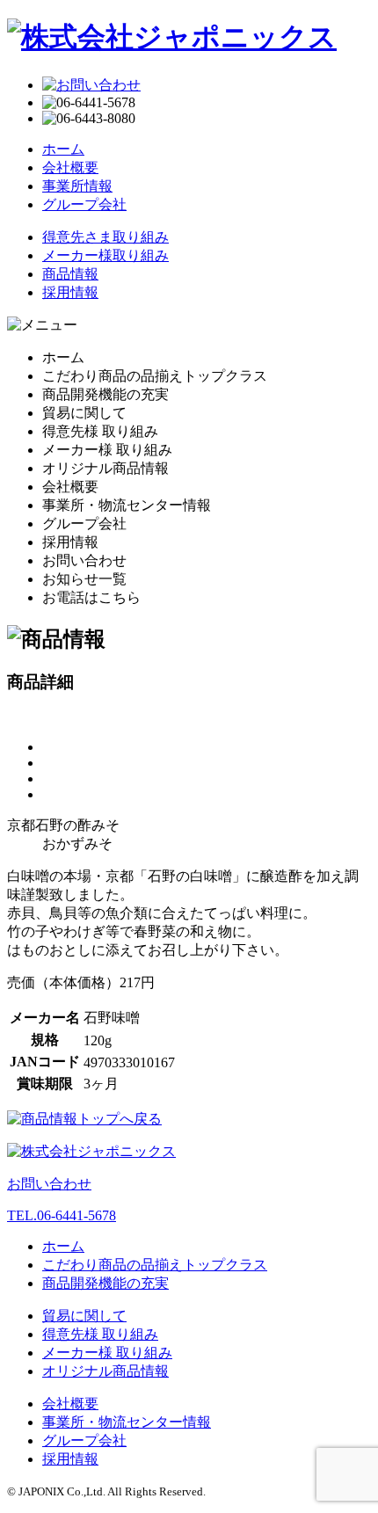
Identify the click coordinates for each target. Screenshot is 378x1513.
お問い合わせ (49, 1183)
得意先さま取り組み (105, 236)
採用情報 (70, 292)
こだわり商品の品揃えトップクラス (154, 1264)
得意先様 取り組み (100, 1334)
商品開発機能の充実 (105, 1283)
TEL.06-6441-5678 (61, 1215)
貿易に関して (84, 1315)
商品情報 (70, 273)
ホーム (63, 149)
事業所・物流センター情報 (126, 1422)
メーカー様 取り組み (107, 1352)
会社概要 (70, 167)
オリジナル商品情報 (105, 1371)
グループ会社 (84, 204)
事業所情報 (77, 185)
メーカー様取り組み (105, 255)
